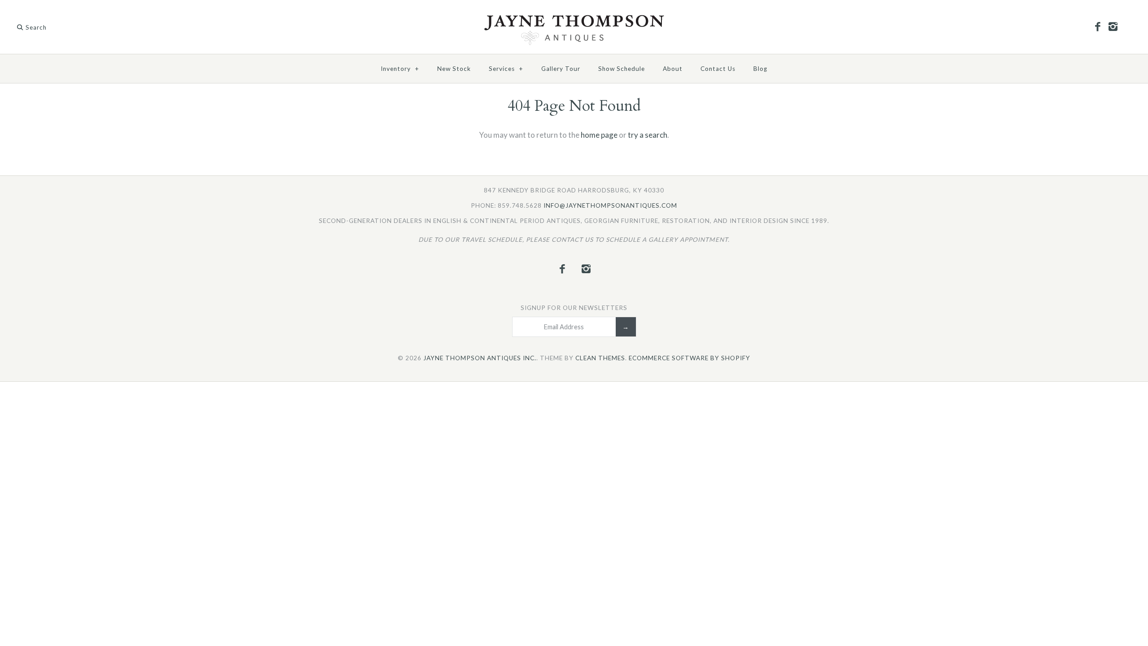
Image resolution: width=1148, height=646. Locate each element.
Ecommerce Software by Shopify (689, 358)
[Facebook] (1098, 27)
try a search (647, 135)
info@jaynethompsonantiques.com (610, 205)
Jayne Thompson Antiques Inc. (479, 358)
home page (599, 135)
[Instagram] (1112, 27)
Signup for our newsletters (574, 307)
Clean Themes (600, 358)
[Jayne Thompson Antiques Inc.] (574, 17)
